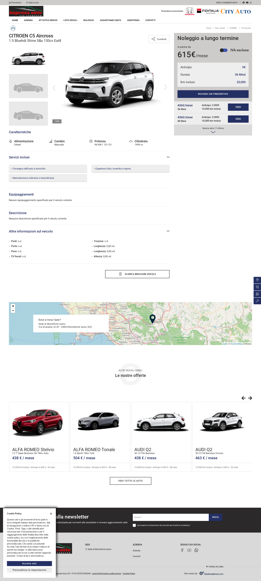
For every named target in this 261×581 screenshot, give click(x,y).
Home (15, 20)
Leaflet (224, 343)
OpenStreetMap (236, 343)
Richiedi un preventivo (213, 94)
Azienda (28, 20)
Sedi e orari (34, 2)
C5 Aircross (246, 28)
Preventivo (16, 2)
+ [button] (13, 306)
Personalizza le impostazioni (29, 570)
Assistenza (133, 20)
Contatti (150, 20)
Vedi (238, 107)
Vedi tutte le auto (130, 480)
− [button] (13, 310)
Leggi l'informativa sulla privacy (106, 573)
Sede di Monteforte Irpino (99, 549)
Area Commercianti (227, 2)
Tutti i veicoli (220, 28)
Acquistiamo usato (110, 20)
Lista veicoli (70, 20)
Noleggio (88, 20)
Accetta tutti (29, 563)
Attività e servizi (48, 20)
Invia (215, 517)
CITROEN (233, 28)
